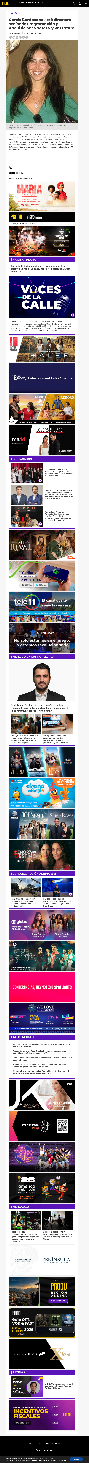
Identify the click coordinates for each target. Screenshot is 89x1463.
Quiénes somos (35, 1443)
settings (63, 1460)
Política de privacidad (52, 1443)
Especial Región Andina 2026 (32, 3)
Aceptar (76, 1459)
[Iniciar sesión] (79, 3)
